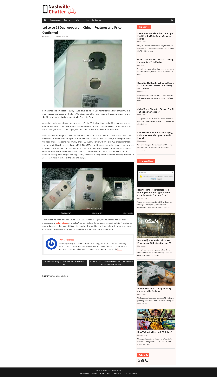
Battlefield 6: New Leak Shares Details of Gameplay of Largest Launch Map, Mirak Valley (155, 86)
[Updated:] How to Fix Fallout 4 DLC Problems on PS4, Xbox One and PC (154, 241)
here (119, 249)
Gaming (86, 20)
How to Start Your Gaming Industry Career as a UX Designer (154, 289)
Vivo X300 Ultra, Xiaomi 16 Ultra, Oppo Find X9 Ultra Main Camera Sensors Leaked (155, 36)
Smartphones (55, 20)
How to (76, 20)
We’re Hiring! (133, 374)
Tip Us (125, 374)
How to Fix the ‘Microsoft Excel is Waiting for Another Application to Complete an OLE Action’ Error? (153, 192)
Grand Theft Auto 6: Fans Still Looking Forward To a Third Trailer (155, 61)
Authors (102, 374)
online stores (62, 223)
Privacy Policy (84, 374)
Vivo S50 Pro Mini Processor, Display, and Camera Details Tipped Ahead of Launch (155, 135)
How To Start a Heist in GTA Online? (154, 332)
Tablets (67, 20)
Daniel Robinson (62, 37)
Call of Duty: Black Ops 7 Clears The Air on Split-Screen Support (155, 110)
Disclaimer (94, 374)
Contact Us (96, 20)
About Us (109, 374)
